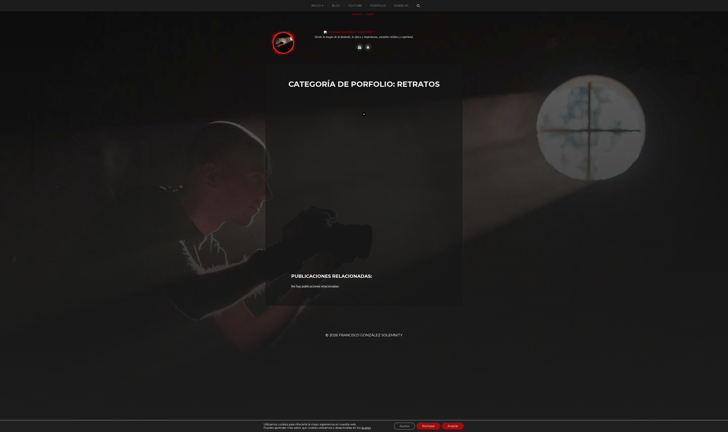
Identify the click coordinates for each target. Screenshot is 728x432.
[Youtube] (368, 47)
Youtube (355, 5)
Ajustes (404, 426)
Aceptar (453, 426)
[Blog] (359, 47)
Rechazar (428, 426)
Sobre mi (401, 5)
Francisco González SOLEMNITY (370, 335)
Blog (336, 5)
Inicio (316, 5)
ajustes (366, 428)
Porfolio (378, 5)
